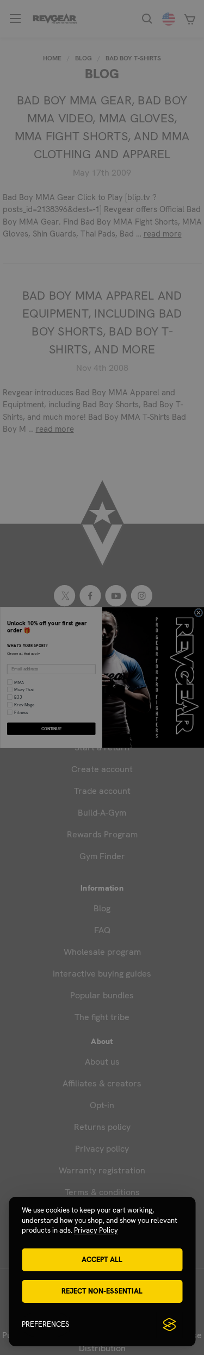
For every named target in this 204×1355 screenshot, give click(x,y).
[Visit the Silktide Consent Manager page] (169, 1325)
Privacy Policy (96, 1230)
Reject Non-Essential (102, 1291)
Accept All (102, 1259)
